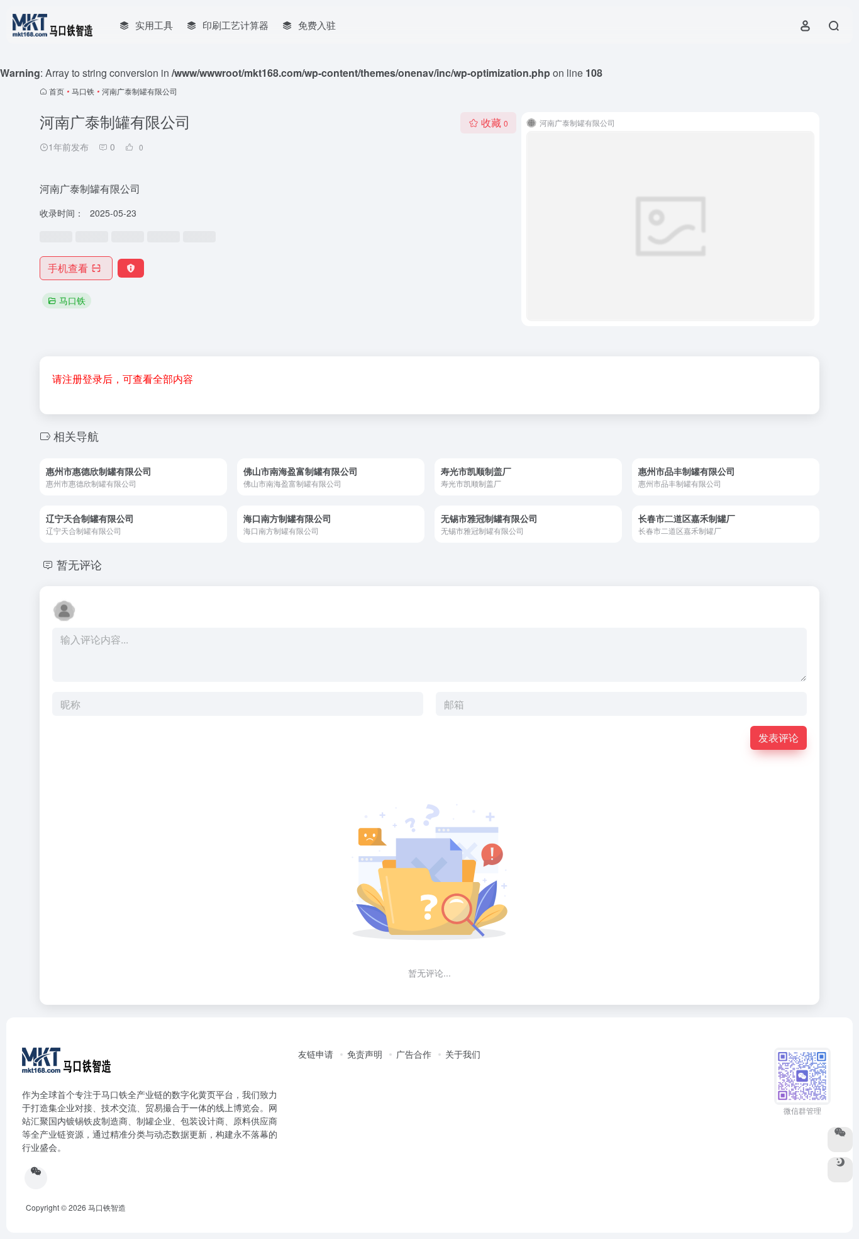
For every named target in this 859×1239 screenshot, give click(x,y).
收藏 (494, 122)
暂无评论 (79, 564)
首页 (56, 91)
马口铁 (83, 91)
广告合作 (413, 1054)
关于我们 (462, 1054)
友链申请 (315, 1054)
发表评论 (778, 737)
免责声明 (364, 1054)
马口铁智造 (107, 1207)
